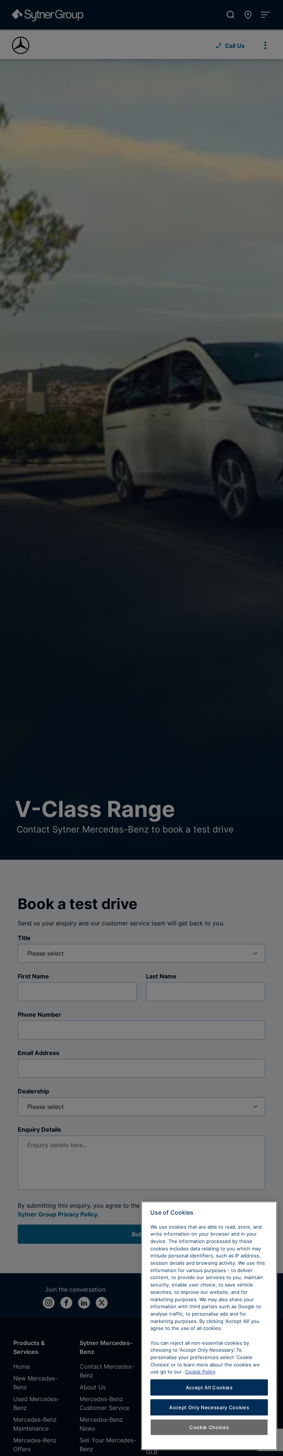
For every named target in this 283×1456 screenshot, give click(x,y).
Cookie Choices (209, 1427)
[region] (209, 1325)
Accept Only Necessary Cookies (209, 1407)
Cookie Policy (200, 1372)
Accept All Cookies (209, 1387)
